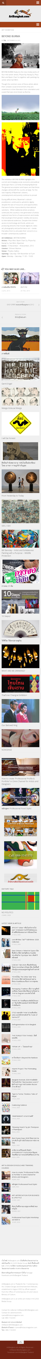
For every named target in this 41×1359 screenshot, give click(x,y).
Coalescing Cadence (19, 1105)
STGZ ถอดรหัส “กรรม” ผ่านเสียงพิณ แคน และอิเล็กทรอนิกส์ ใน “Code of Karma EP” (24, 1014)
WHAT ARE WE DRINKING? (13, 670)
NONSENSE (7, 749)
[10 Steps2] (20, 602)
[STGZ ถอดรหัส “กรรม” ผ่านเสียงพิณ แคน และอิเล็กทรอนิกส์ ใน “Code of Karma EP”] (6, 1015)
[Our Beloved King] (20, 711)
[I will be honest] (20, 424)
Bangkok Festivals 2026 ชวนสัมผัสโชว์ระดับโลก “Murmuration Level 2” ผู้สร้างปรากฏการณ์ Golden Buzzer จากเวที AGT (25, 1083)
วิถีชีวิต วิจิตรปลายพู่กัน (11, 640)
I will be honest (8, 438)
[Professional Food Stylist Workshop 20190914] (6, 1220)
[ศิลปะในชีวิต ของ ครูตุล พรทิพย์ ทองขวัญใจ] (6, 1209)
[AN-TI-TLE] (30, 278)
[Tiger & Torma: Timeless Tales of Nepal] (6, 1097)
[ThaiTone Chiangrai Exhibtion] (20, 684)
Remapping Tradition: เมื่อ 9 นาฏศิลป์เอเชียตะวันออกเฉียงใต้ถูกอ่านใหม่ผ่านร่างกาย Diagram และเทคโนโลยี (25, 991)
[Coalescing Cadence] (6, 1108)
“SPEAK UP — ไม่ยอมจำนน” (22, 1046)
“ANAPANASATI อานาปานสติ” (22, 1116)
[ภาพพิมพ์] (20, 339)
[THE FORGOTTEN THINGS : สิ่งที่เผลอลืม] (6, 1038)
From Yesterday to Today (13, 495)
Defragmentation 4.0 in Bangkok (24, 1024)
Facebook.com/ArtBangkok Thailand (15, 1275)
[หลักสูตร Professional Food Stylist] (20, 797)
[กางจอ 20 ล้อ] (20, 571)
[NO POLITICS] (20, 901)
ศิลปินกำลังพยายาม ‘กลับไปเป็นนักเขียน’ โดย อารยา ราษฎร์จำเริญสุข (18, 464)
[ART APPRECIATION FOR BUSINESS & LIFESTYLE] (6, 1198)
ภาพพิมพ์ (5, 353)
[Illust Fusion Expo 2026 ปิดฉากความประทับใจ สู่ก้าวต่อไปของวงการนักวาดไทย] (6, 1141)
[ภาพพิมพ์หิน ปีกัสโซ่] (11, 278)
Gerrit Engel (7, 383)
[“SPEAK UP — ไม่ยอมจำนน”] (6, 1049)
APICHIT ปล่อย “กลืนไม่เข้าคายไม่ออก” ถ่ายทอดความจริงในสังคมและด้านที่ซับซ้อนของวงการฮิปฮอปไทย (24, 930)
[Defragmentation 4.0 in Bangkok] (6, 1027)
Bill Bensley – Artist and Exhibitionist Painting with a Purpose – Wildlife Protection (18, 553)
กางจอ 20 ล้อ (7, 586)
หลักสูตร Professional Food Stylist (16, 808)
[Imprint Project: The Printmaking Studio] (6, 1071)
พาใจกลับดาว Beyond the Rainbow (25, 1058)
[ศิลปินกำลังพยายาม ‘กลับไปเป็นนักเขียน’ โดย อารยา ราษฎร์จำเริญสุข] (20, 451)
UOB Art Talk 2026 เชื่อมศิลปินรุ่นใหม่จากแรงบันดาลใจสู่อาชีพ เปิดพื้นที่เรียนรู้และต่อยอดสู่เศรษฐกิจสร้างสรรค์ (25, 967)
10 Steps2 (6, 616)
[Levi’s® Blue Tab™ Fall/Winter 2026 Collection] (6, 942)
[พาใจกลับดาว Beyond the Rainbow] (6, 1060)
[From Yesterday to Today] (20, 481)
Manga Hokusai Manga (12, 408)
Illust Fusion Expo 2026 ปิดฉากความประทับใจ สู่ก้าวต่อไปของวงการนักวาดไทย (25, 1140)
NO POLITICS (7, 912)
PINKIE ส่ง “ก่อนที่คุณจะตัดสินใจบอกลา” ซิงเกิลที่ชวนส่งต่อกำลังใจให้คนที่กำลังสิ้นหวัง (25, 1002)
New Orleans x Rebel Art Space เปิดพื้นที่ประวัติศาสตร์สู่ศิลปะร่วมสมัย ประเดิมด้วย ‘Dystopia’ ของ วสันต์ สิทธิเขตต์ (25, 954)
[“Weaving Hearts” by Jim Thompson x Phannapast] (6, 1130)
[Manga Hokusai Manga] (20, 396)
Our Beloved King (9, 725)
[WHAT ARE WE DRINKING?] (20, 656)
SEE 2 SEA (6, 525)
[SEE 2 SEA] (20, 511)
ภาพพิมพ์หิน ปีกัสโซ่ (9, 287)
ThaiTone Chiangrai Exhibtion (14, 695)
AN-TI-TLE (24, 287)
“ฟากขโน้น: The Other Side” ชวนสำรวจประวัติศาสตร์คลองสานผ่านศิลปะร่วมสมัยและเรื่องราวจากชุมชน (25, 979)
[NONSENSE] (20, 738)
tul (5, 40)
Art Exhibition (8, 30)
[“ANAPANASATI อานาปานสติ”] (6, 1119)
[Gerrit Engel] (20, 369)
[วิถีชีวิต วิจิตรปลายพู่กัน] (20, 629)
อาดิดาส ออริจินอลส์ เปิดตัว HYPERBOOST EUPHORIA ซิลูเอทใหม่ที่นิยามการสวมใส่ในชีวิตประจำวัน (25, 1152)
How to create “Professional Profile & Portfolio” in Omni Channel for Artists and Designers (20, 781)
